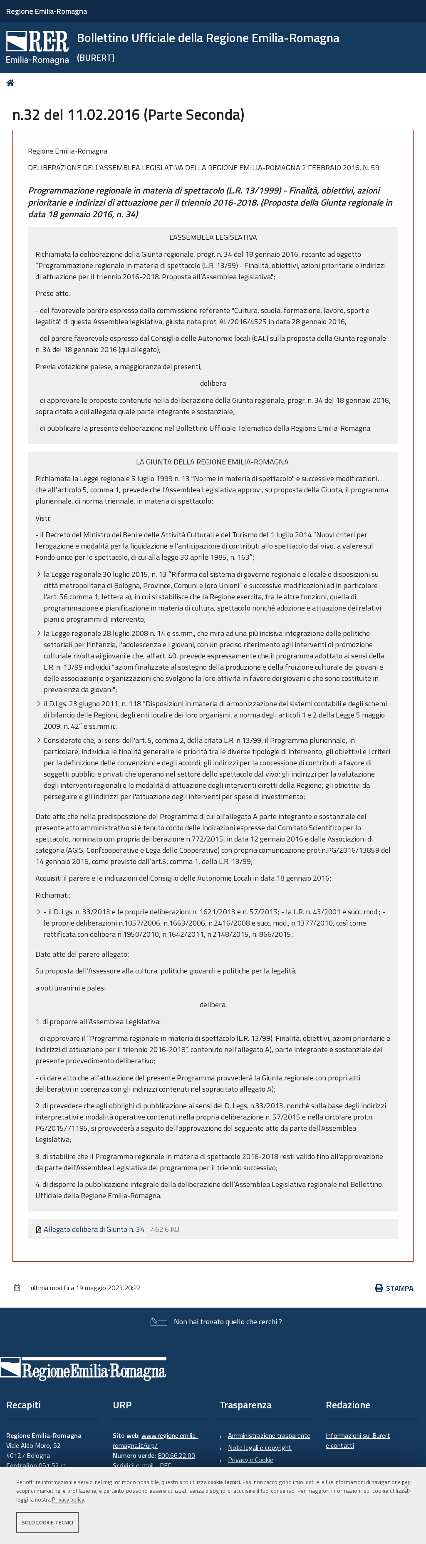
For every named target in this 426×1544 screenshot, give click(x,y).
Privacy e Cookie (250, 1460)
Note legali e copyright (260, 1447)
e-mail (145, 1465)
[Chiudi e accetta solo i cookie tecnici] (406, 1487)
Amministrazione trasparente (269, 1435)
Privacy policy (68, 1499)
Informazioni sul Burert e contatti (358, 1440)
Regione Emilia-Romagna (46, 11)
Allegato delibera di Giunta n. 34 (94, 1229)
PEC (165, 1465)
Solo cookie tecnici (47, 1522)
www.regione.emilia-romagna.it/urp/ (155, 1440)
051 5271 (53, 1465)
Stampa (400, 1288)
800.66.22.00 (176, 1455)
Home (11, 82)
